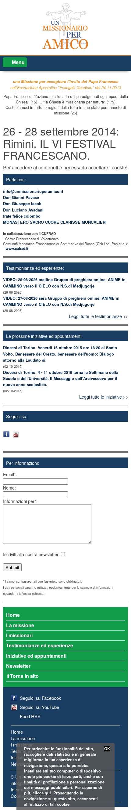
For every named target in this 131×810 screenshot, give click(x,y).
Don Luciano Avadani (23, 210)
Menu (18, 62)
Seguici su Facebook (40, 698)
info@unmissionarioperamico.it (33, 191)
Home (13, 614)
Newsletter (18, 665)
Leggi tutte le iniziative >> (103, 396)
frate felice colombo (22, 216)
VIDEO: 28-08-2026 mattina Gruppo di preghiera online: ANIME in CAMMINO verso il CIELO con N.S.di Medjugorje (64, 282)
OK (107, 748)
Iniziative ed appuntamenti (36, 655)
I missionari (19, 635)
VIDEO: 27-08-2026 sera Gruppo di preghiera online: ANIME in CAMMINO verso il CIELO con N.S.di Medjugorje (61, 301)
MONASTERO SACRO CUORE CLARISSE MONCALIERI (55, 222)
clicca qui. (42, 793)
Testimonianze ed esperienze (39, 645)
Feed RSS (30, 716)
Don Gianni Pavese (21, 197)
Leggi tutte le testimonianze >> (98, 316)
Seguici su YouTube (39, 707)
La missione (20, 625)
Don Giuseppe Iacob (22, 203)
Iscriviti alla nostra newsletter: (31, 554)
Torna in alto (24, 675)
